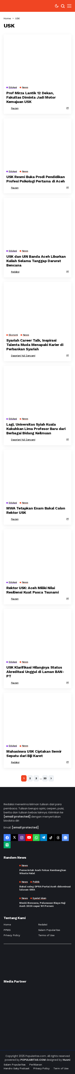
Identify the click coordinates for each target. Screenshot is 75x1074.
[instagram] (21, 837)
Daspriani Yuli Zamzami (23, 355)
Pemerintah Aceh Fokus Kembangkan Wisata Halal (42, 872)
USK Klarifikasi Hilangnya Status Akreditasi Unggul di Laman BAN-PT (35, 671)
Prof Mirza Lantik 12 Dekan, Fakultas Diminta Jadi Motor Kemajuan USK (31, 97)
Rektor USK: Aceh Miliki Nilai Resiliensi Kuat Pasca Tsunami (32, 590)
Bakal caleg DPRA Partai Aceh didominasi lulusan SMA (45, 888)
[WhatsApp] (36, 837)
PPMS (7, 929)
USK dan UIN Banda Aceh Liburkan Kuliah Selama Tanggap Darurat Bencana (36, 260)
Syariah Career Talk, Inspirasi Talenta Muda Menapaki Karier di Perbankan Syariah (34, 344)
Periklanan (35, 1064)
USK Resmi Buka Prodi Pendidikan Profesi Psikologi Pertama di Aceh (35, 179)
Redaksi (15, 271)
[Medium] (7, 844)
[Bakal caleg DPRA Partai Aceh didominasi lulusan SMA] (10, 886)
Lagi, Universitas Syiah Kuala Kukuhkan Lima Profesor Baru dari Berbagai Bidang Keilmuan (35, 428)
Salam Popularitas (49, 929)
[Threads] (58, 837)
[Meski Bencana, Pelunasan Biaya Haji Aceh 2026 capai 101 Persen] (10, 902)
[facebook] (7, 837)
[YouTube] (28, 837)
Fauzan (15, 108)
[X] (14, 837)
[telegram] (43, 837)
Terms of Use (46, 935)
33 (45, 778)
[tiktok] (50, 837)
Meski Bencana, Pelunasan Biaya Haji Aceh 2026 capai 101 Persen (42, 904)
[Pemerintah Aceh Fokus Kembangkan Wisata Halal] (10, 869)
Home (7, 18)
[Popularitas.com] (14, 6)
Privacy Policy (12, 935)
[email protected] (17, 816)
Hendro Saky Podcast (16, 1068)
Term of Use (60, 1068)
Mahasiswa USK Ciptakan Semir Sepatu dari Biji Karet (34, 753)
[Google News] (65, 837)
